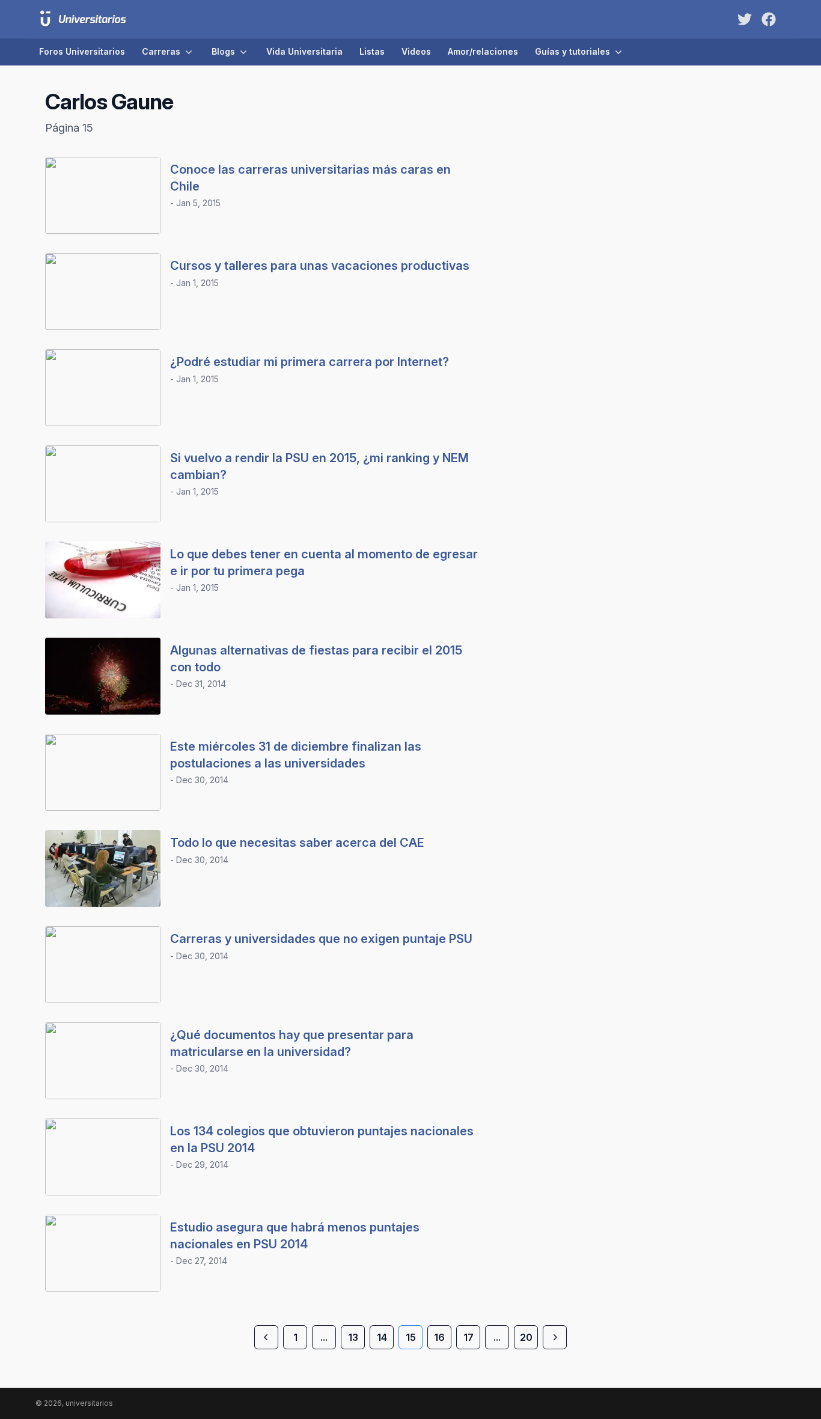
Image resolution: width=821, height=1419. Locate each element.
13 (353, 1337)
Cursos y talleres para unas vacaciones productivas (319, 265)
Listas (372, 51)
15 (411, 1337)
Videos (416, 51)
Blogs (223, 51)
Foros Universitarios (82, 51)
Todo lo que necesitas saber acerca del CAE (297, 842)
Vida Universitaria (304, 51)
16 (439, 1337)
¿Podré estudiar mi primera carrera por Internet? (309, 362)
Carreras (161, 51)
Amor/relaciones (483, 51)
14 (382, 1337)
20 (526, 1337)
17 (468, 1337)
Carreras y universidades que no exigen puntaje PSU (321, 939)
